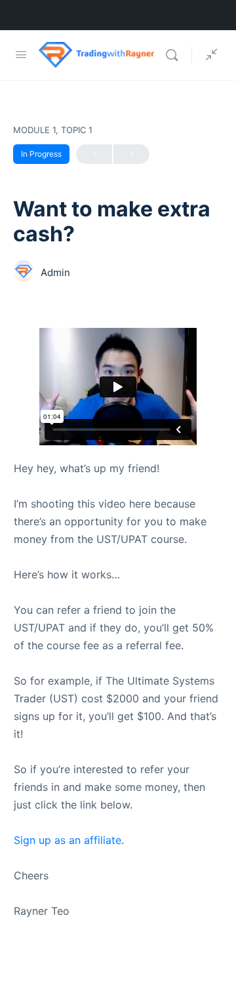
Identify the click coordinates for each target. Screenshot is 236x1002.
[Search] (175, 55)
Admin (55, 272)
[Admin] (23, 272)
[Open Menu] (21, 54)
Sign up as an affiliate (67, 840)
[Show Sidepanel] (208, 55)
